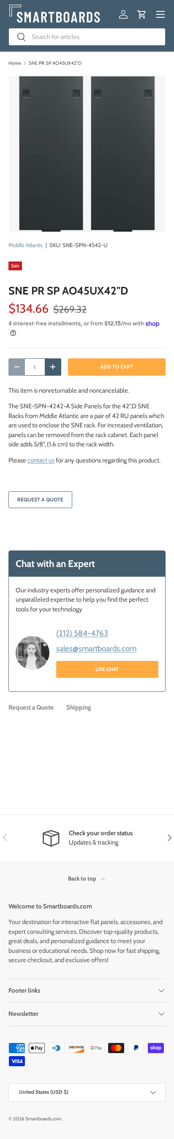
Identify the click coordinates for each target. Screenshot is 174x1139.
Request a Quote (40, 499)
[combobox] (87, 36)
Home (14, 63)
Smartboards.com (43, 1119)
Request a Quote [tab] (31, 707)
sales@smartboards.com (96, 648)
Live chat (107, 669)
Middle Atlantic (25, 245)
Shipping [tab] (78, 707)
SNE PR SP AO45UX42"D (55, 63)
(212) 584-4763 (82, 633)
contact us (40, 460)
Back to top (83, 878)
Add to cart (116, 366)
